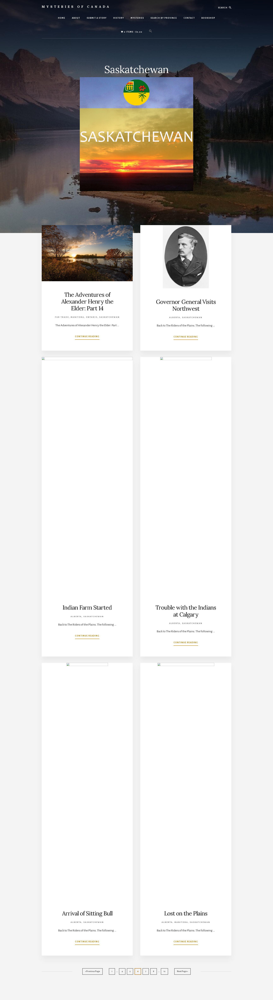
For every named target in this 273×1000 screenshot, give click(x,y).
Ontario (91, 317)
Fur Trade (62, 317)
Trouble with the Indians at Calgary (185, 611)
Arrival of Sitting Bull (87, 913)
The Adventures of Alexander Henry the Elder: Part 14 (87, 301)
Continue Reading (87, 337)
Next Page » (182, 972)
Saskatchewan (109, 317)
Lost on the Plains (185, 913)
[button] (150, 31)
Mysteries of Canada (76, 7)
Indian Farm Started (87, 607)
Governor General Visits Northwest (186, 305)
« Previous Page (92, 972)
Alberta (174, 317)
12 (165, 972)
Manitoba (77, 317)
